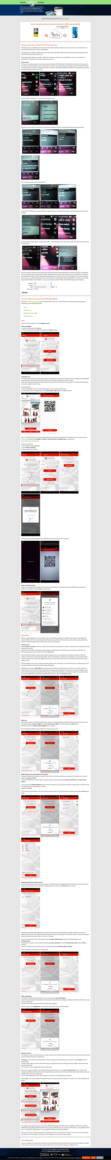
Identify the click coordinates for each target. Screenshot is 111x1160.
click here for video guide (62, 27)
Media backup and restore (31, 313)
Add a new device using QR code (30, 441)
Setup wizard (27, 310)
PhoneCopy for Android (33, 301)
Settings (99, 1157)
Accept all (86, 1157)
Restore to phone (28, 316)
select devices (65, 18)
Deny (93, 1157)
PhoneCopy (24, 439)
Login (25, 307)
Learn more (78, 1157)
